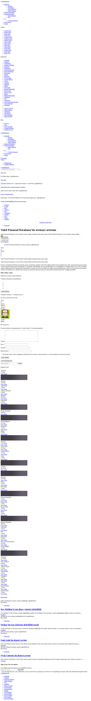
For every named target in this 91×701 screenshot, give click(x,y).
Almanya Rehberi (9, 65)
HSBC (6, 86)
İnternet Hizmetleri (9, 89)
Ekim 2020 (7, 51)
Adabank (6, 60)
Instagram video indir (45, 222)
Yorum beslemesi (9, 128)
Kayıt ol (6, 123)
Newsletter (4, 158)
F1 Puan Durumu (13, 20)
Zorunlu (6, 205)
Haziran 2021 (8, 40)
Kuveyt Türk (8, 92)
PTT (9, 17)
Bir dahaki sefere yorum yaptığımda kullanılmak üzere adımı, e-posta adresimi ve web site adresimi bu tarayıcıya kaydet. (36, 354)
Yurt (5, 216)
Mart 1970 (7, 53)
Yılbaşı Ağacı (3, 180)
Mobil (6, 94)
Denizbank (11, 7)
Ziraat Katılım (8, 116)
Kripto (6, 24)
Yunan (6, 218)
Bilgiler (6, 690)
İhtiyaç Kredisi (8, 686)
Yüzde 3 (6, 210)
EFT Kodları (7, 692)
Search (20, 363)
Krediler (6, 684)
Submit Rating (5, 291)
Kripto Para (7, 91)
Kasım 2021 (7, 32)
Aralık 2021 (7, 31)
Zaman (6, 206)
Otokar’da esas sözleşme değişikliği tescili (20, 625)
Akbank (10, 6)
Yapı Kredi (7, 113)
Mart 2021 (7, 45)
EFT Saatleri (7, 697)
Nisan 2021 (7, 43)
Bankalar (6, 4)
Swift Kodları (8, 694)
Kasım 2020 (7, 50)
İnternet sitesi (4, 351)
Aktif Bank (7, 63)
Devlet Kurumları (9, 14)
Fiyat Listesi (7, 22)
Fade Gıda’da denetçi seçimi (14, 640)
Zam (5, 208)
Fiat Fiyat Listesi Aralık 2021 (7, 194)
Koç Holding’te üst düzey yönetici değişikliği (21, 609)
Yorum (3, 341)
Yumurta (6, 219)
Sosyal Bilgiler (8, 103)
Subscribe (20, 669)
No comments (5, 241)
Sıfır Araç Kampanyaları (11, 102)
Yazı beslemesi (8, 126)
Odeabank (7, 97)
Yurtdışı (6, 214)
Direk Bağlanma (9, 71)
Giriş (5, 125)
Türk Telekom (12, 16)
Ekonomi (6, 76)
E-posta (3, 347)
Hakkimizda (7, 163)
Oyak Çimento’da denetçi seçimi (15, 655)
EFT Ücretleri (8, 695)
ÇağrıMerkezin (5, 1)
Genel (6, 81)
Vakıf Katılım (8, 110)
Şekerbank (7, 100)
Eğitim (6, 74)
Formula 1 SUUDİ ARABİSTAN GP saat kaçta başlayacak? (13, 201)
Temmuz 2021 (8, 39)
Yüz (5, 211)
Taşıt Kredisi (7, 687)
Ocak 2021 (7, 48)
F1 (5, 19)
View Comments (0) (6, 361)
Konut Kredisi (8, 689)
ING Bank (7, 87)
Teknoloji (7, 105)
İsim (2, 344)
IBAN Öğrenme (8, 698)
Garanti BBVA (12, 9)
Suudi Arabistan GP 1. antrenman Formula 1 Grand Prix (13, 187)
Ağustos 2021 (8, 37)
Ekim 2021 (7, 34)
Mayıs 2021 (7, 42)
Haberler (6, 84)
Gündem (6, 83)
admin (2, 321)
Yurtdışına (7, 213)
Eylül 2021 (7, 35)
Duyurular (7, 73)
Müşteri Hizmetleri (9, 12)
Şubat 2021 (7, 47)
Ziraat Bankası (12, 11)
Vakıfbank (7, 111)
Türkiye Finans (8, 108)
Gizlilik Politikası (9, 164)
